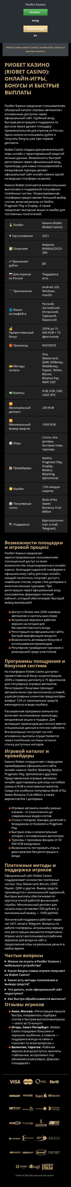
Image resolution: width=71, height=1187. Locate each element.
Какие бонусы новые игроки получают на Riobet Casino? (35, 973)
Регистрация (35, 28)
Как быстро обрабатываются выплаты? (37, 999)
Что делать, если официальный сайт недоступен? (33, 991)
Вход (35, 20)
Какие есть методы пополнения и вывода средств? (31, 982)
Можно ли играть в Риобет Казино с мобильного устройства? (33, 963)
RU (35, 35)
